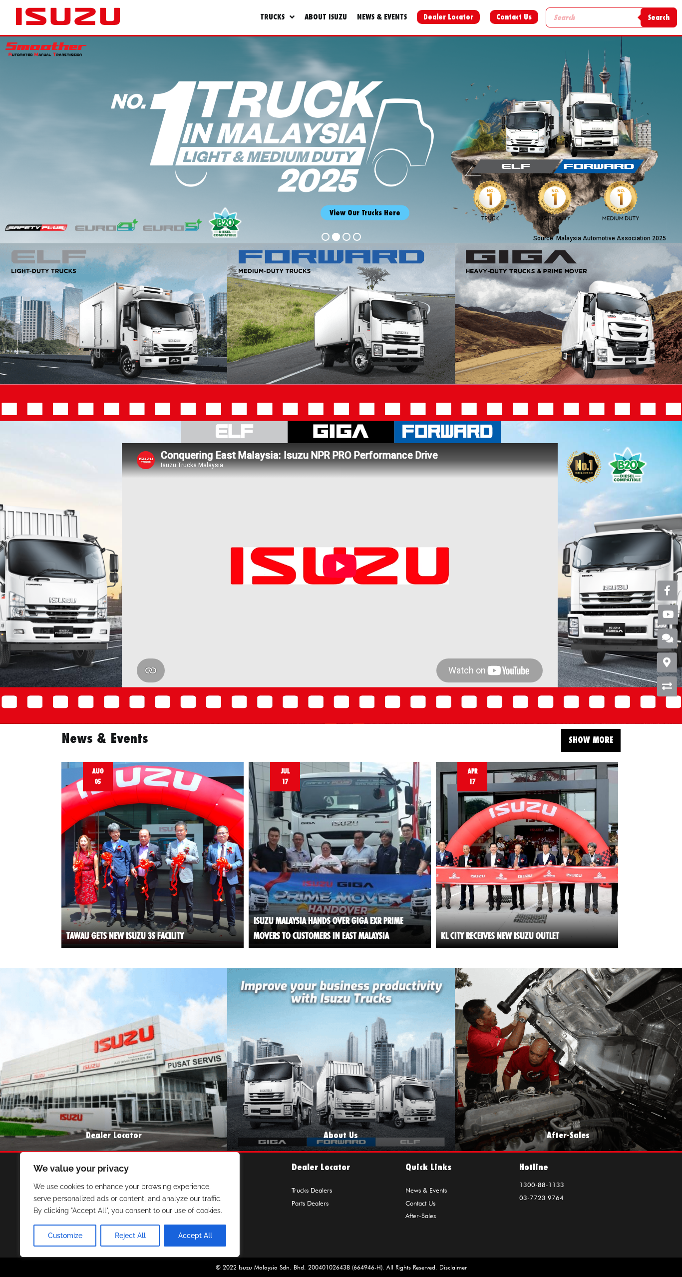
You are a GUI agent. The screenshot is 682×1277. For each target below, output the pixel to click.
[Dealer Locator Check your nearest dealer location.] (113, 1059)
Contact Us (514, 16)
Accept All (195, 1236)
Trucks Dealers (312, 1190)
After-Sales (420, 1216)
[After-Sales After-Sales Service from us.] (568, 1059)
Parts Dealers (310, 1203)
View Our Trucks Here (365, 212)
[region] (130, 1204)
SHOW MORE (591, 740)
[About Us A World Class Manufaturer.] (340, 1059)
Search (659, 17)
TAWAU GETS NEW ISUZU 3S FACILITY (125, 935)
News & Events (426, 1190)
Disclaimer (453, 1267)
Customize (65, 1236)
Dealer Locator (448, 16)
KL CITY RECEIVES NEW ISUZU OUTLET (500, 935)
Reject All (130, 1236)
